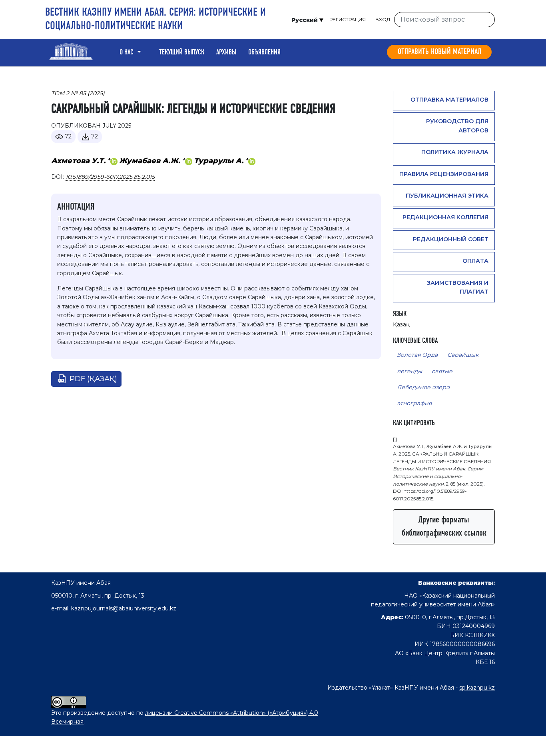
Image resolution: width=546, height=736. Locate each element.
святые (442, 371)
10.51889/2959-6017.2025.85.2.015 (110, 176)
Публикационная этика (447, 195)
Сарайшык (462, 354)
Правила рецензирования (443, 174)
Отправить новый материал (439, 52)
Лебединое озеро (423, 387)
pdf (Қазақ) (93, 378)
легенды (409, 371)
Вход (382, 19)
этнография (414, 403)
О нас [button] (127, 52)
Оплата (475, 260)
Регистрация (347, 19)
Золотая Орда (417, 354)
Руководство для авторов (457, 126)
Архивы (226, 52)
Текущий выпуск (181, 52)
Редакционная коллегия (445, 217)
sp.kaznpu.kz (477, 687)
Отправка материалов (449, 99)
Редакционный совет (450, 239)
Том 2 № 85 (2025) (78, 93)
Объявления (264, 52)
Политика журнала (454, 152)
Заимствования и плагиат (457, 287)
